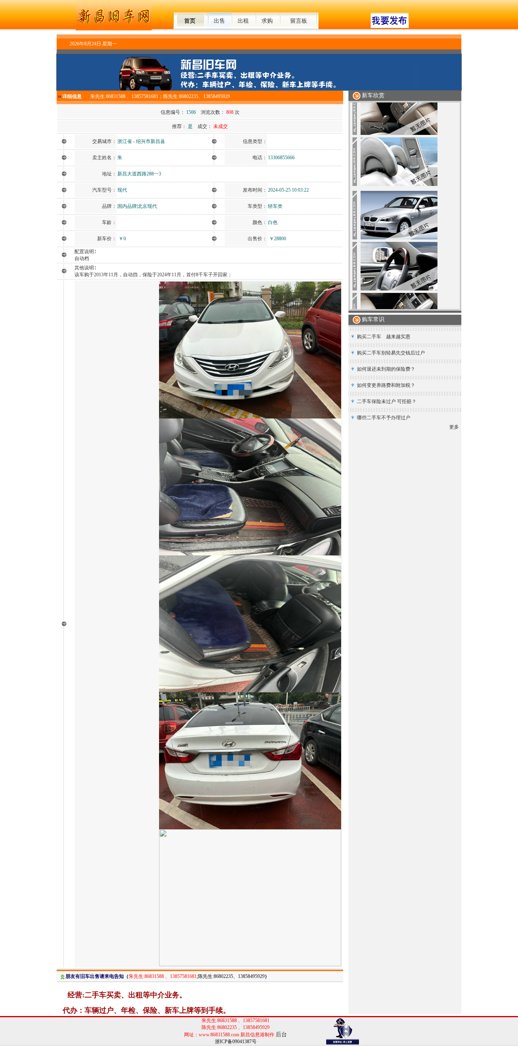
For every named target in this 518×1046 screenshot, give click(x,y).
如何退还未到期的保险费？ (386, 369)
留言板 (298, 21)
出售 (219, 21)
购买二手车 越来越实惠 (383, 336)
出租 (243, 21)
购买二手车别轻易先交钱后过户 (391, 353)
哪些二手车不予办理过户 (383, 418)
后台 (281, 1034)
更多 (454, 427)
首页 (189, 21)
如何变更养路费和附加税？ (386, 385)
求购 (267, 21)
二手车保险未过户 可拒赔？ (386, 401)
